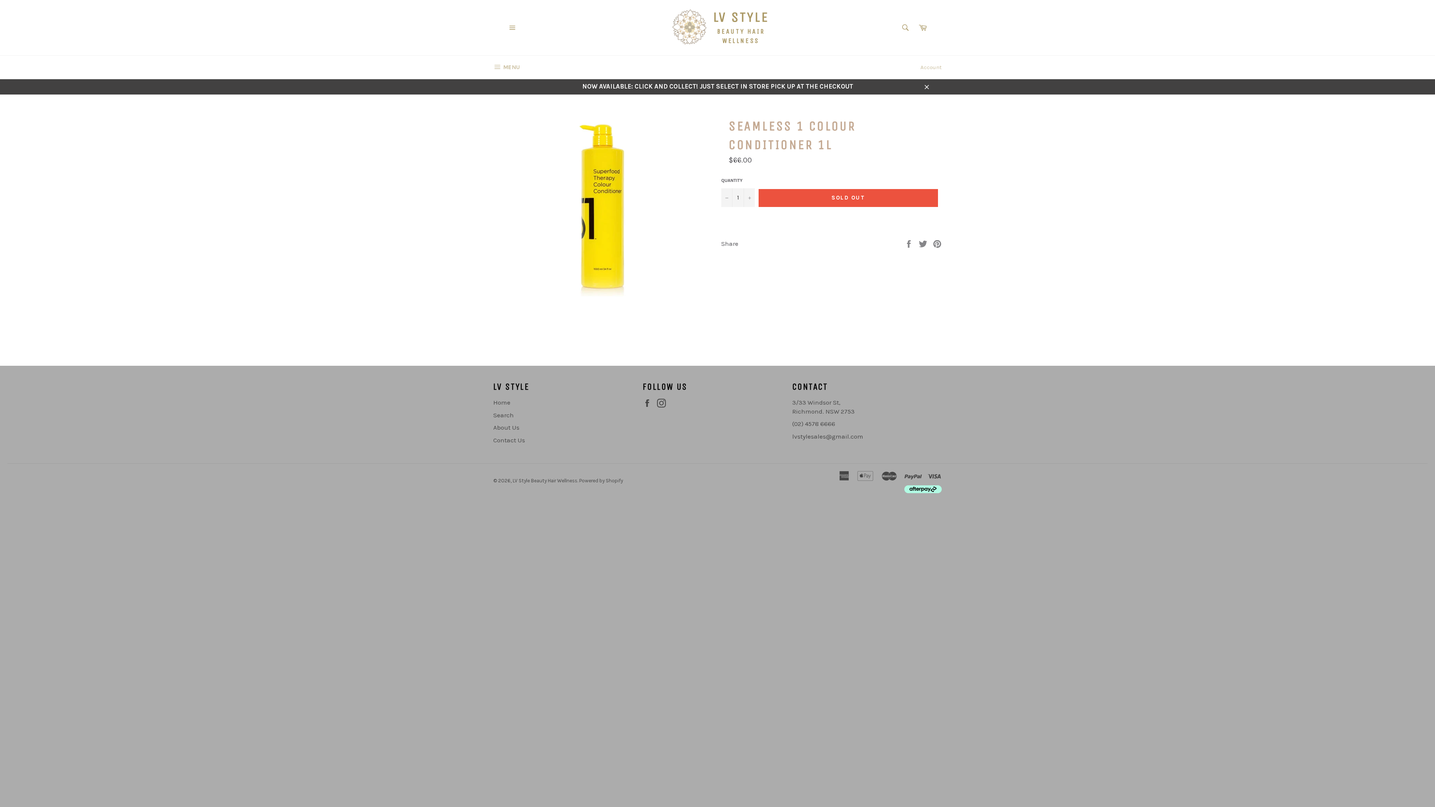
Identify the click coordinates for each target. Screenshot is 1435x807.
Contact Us (509, 440)
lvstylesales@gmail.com (827, 436)
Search (503, 415)
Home (501, 402)
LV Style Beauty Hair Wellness (545, 480)
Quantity (732, 180)
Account (931, 67)
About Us (506, 427)
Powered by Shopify (601, 480)
